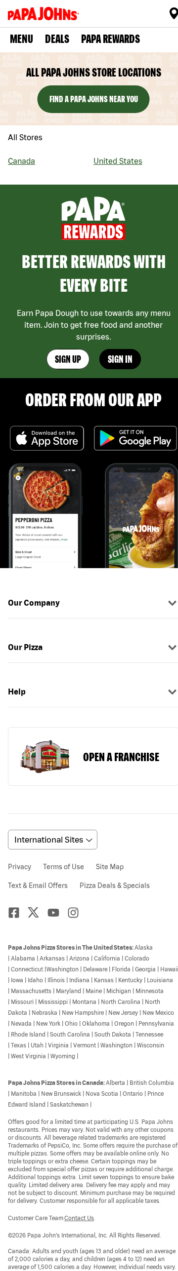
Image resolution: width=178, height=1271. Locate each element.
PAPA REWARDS (110, 38)
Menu (21, 38)
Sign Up (68, 359)
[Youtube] (57, 913)
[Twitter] (37, 912)
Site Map (110, 867)
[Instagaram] (77, 913)
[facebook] (18, 913)
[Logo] (45, 13)
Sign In (120, 359)
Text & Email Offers (38, 885)
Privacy (19, 867)
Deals (57, 38)
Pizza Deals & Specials (115, 885)
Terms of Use (63, 867)
